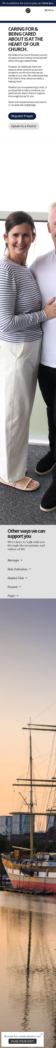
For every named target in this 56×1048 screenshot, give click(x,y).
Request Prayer (22, 116)
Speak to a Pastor (24, 126)
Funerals (14, 587)
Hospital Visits (17, 578)
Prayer (13, 596)
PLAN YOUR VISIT (22, 1041)
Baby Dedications (19, 569)
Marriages (15, 560)
